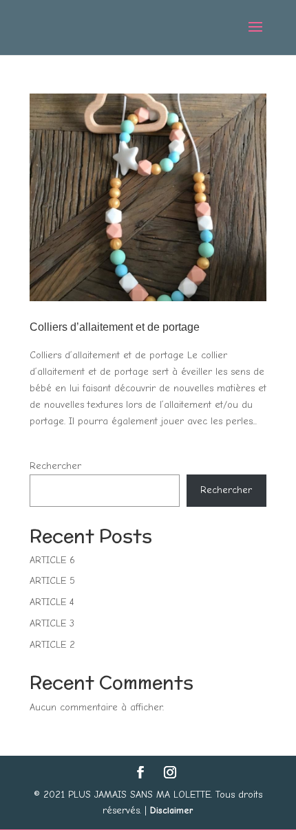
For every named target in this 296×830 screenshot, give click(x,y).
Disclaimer (171, 810)
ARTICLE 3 (52, 623)
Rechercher (55, 466)
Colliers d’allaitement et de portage (115, 327)
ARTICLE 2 (52, 645)
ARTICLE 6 (52, 560)
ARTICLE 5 (52, 581)
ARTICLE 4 (52, 602)
